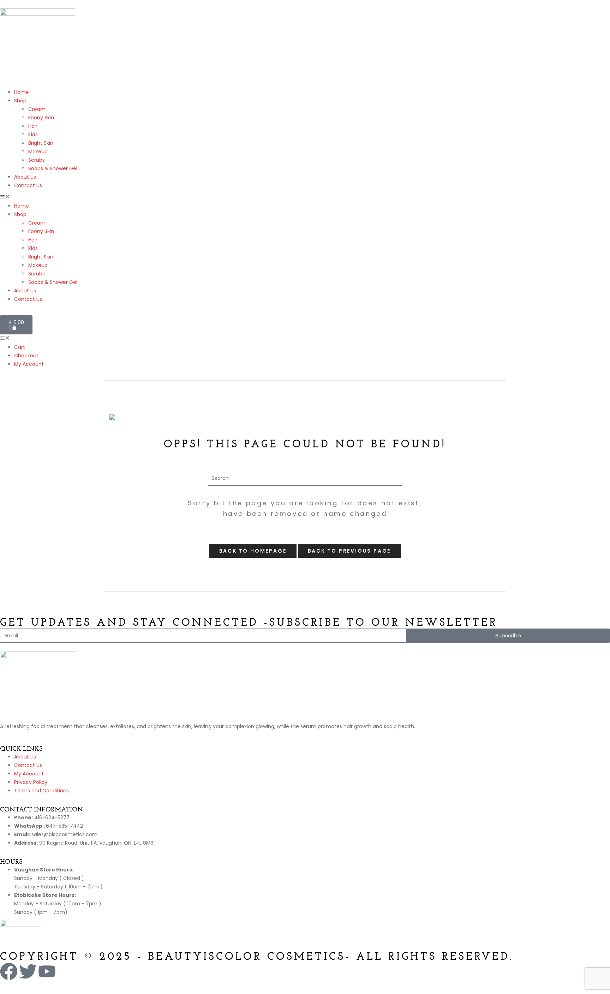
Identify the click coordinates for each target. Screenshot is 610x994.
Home (21, 92)
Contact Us (28, 185)
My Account (29, 364)
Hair (32, 126)
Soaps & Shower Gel (52, 168)
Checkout (26, 355)
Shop (20, 100)
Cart (19, 347)
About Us (25, 176)
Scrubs (36, 159)
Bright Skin (40, 143)
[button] (305, 197)
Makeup (38, 151)
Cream (37, 109)
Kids (33, 134)
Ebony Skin (41, 117)
